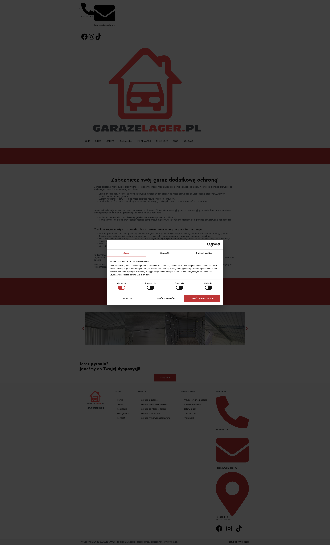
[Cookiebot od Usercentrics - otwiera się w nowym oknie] (209, 245)
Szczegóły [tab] (165, 253)
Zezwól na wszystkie (202, 298)
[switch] (150, 288)
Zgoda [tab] (126, 253)
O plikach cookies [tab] (204, 253)
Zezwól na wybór (165, 298)
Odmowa (128, 298)
